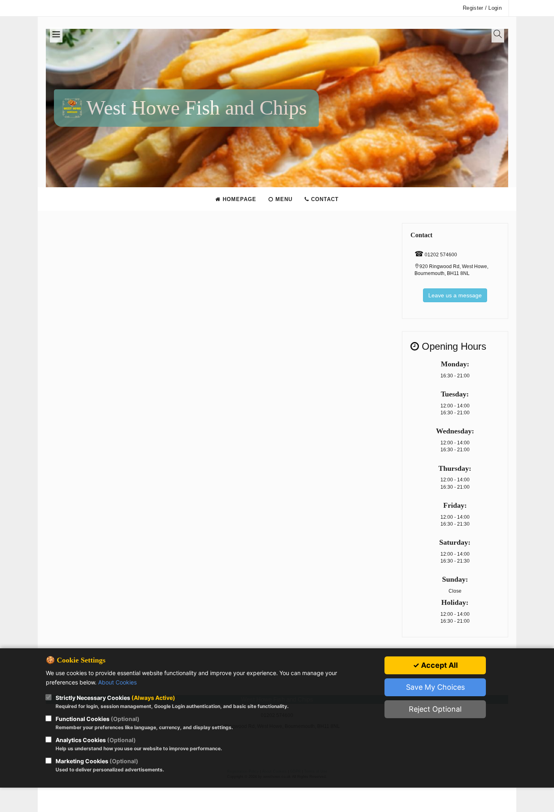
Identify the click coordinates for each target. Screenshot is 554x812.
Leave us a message (455, 295)
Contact (324, 199)
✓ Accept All (435, 665)
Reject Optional (435, 709)
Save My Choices (435, 687)
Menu (282, 199)
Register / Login (482, 8)
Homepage (238, 199)
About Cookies (117, 682)
